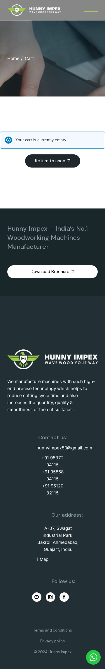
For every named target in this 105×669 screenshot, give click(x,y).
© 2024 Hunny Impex (52, 651)
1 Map (42, 559)
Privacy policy (52, 641)
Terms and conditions (52, 630)
